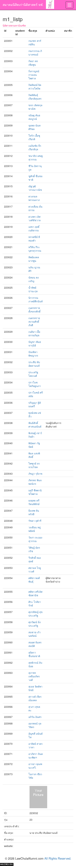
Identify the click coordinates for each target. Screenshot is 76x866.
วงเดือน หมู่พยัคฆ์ (34, 529)
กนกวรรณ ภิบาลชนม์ (35, 52)
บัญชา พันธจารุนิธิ (34, 343)
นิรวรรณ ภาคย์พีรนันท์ (35, 299)
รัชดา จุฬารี (34, 520)
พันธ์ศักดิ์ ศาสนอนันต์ (34, 424)
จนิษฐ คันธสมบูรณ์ (34, 117)
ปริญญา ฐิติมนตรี (34, 404)
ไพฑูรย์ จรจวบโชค (34, 465)
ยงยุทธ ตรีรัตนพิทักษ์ (33, 502)
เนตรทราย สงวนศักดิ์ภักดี (34, 321)
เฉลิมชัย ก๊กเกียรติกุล (34, 147)
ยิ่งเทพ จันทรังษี (33, 512)
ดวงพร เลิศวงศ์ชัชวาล (34, 218)
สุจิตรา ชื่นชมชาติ (34, 654)
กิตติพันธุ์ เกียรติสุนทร (35, 96)
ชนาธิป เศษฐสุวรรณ (35, 157)
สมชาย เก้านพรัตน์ (34, 633)
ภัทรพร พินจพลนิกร (35, 481)
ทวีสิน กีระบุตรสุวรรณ (34, 248)
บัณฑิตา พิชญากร (33, 353)
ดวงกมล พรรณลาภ (34, 198)
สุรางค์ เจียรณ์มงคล (35, 698)
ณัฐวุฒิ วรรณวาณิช (35, 188)
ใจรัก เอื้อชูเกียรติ (34, 137)
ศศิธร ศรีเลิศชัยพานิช (35, 593)
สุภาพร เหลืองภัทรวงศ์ (34, 676)
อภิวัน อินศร (35, 717)
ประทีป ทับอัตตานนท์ (34, 363)
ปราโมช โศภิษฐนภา (34, 384)
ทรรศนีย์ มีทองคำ (34, 238)
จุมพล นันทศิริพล (34, 127)
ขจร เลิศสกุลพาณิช (35, 106)
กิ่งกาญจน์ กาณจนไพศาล (33, 74)
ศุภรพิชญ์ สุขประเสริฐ (35, 613)
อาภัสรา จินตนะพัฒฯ (35, 755)
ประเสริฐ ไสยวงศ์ (33, 374)
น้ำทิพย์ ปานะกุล (33, 289)
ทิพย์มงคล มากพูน (33, 258)
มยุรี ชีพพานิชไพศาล (35, 492)
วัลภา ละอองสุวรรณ (35, 539)
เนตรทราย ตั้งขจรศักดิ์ (34, 309)
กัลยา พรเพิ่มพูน (33, 62)
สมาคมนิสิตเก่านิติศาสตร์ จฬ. (23, 4)
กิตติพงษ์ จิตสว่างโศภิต (34, 86)
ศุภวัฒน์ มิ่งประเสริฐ (34, 623)
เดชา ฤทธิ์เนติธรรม (33, 228)
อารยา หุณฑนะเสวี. (35, 765)
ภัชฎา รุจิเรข (35, 473)
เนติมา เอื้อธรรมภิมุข (34, 333)
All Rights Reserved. (57, 858)
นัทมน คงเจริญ (33, 279)
